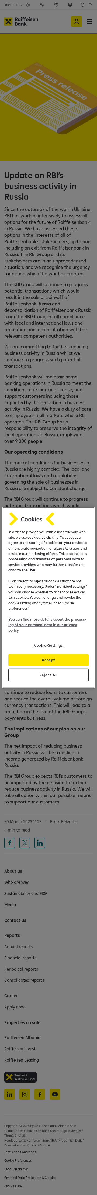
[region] (48, 597)
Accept (48, 659)
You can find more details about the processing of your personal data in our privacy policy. (47, 625)
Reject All (48, 675)
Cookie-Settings (48, 645)
